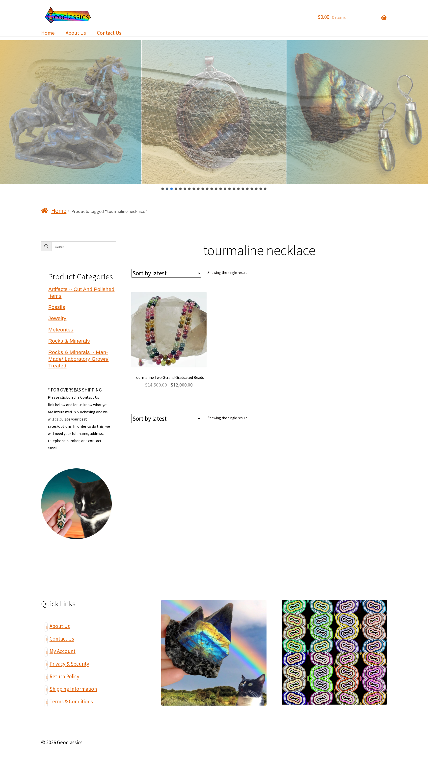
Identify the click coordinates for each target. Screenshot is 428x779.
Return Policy (64, 676)
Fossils (56, 307)
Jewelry (57, 318)
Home (48, 33)
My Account (63, 651)
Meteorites (60, 329)
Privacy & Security (69, 663)
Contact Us (109, 33)
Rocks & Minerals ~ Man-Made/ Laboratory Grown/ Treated (78, 358)
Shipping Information (73, 688)
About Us (76, 33)
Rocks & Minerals (69, 341)
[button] (162, 189)
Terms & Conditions (71, 701)
